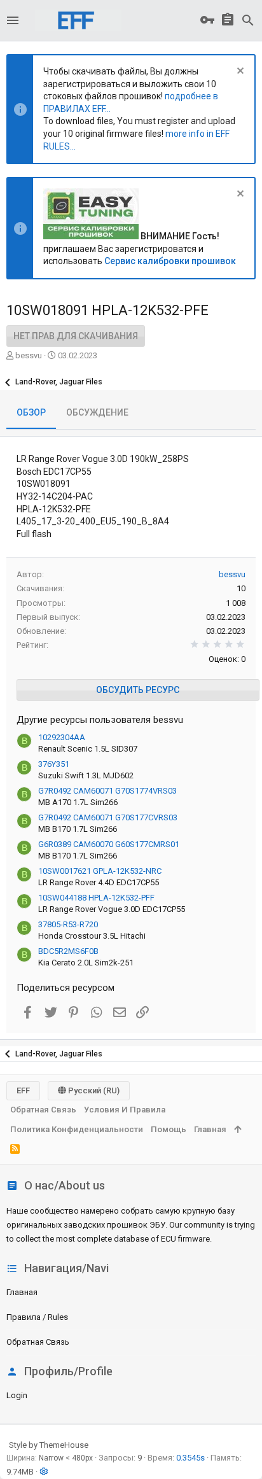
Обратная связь (37, 1342)
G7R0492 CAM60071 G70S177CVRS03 (107, 817)
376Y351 (53, 764)
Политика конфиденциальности (76, 1129)
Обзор (31, 412)
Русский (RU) (93, 1090)
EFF (23, 1090)
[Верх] (237, 1129)
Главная (22, 1292)
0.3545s (190, 1457)
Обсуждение (97, 412)
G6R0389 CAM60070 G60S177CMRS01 (108, 844)
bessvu (28, 355)
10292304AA (61, 737)
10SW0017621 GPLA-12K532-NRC (100, 871)
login (16, 1395)
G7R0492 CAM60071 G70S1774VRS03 (107, 791)
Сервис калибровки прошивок (170, 261)
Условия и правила (124, 1109)
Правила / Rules (37, 1317)
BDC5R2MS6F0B (68, 951)
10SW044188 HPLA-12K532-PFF (96, 897)
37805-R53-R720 (68, 924)
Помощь (168, 1129)
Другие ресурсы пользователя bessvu (100, 719)
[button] (12, 20)
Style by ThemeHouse (48, 1445)
